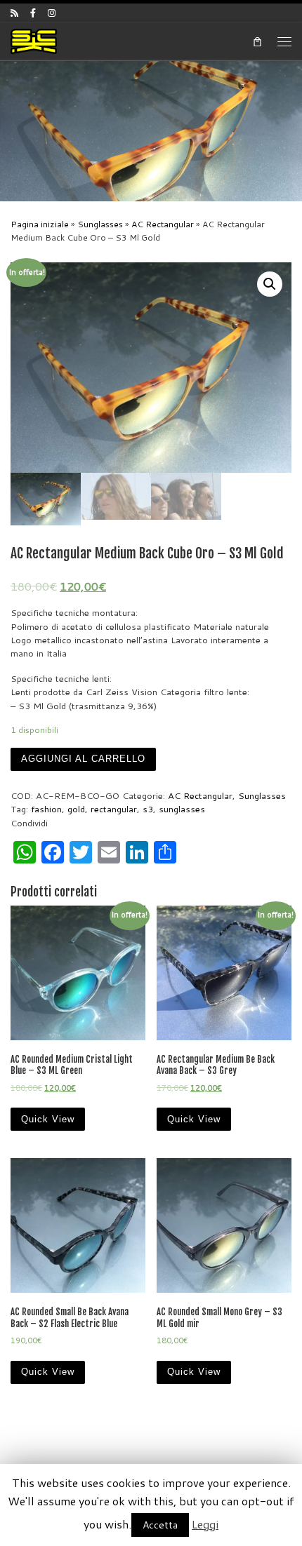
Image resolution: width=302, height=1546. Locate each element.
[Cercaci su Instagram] (51, 13)
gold (76, 808)
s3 (148, 808)
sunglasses (182, 808)
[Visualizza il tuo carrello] (257, 40)
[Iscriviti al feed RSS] (14, 13)
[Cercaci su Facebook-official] (33, 13)
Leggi (205, 1524)
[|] (34, 40)
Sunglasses (100, 224)
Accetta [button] (160, 1525)
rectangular (114, 808)
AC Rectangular (162, 224)
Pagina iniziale (40, 224)
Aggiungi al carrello (83, 758)
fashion (46, 808)
